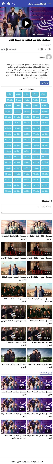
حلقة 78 (27, 179)
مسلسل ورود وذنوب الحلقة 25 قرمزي (14, 366)
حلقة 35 (8, 128)
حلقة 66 (45, 168)
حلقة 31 (45, 128)
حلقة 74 (17, 173)
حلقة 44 (17, 139)
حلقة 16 (45, 111)
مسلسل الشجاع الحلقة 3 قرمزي (13, 258)
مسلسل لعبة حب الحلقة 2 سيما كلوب (39, 437)
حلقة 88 (27, 191)
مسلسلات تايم (37, 3)
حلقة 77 (36, 179)
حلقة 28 (27, 122)
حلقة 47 (36, 145)
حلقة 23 (27, 117)
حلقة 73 (26, 173)
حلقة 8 (27, 100)
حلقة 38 (27, 134)
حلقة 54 (17, 151)
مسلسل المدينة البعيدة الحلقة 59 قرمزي (14, 278)
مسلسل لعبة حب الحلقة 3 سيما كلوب (13, 415)
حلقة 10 (10, 100)
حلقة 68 (26, 168)
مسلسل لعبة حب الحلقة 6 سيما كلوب (39, 393)
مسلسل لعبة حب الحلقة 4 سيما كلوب (39, 415)
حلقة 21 (45, 117)
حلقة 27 (36, 122)
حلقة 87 (36, 191)
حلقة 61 (45, 162)
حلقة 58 (27, 156)
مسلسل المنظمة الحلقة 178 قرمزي (15, 300)
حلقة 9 (18, 100)
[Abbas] (49, 59)
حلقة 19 (17, 111)
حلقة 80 (8, 179)
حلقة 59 (17, 156)
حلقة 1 (43, 94)
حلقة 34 (17, 128)
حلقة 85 (8, 185)
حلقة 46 (45, 145)
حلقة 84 (17, 185)
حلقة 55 (8, 151)
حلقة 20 (8, 111)
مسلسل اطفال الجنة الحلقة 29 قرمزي (14, 237)
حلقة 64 (17, 162)
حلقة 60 (8, 156)
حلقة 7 (35, 100)
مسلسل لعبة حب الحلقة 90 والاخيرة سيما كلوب (15, 437)
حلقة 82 (36, 185)
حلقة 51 (45, 151)
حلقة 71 (45, 173)
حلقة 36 (45, 134)
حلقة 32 (36, 128)
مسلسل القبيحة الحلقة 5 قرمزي (13, 320)
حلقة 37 (36, 134)
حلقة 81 (45, 185)
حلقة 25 (8, 117)
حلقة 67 (36, 168)
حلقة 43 (27, 139)
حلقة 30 (8, 122)
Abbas (41, 57)
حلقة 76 (45, 179)
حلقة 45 (8, 139)
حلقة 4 (18, 94)
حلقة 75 (8, 173)
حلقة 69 (17, 168)
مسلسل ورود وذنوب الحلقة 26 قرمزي (40, 366)
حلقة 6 (43, 100)
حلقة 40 (8, 134)
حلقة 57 (36, 156)
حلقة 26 (45, 122)
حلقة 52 (36, 151)
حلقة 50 (8, 145)
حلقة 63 (27, 162)
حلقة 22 (36, 117)
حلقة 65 (8, 162)
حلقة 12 (36, 105)
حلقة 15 (8, 105)
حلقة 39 (17, 134)
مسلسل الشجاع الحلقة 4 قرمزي (39, 258)
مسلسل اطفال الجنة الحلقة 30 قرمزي (39, 237)
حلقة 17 (36, 111)
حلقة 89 (17, 191)
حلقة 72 (36, 173)
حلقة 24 (17, 117)
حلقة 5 (9, 94)
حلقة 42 (36, 139)
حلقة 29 (17, 122)
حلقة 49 (17, 145)
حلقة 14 (17, 105)
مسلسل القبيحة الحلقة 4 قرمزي (42, 344)
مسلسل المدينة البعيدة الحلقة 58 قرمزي (40, 300)
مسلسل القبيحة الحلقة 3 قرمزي (16, 344)
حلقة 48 (27, 145)
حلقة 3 (26, 94)
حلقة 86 (45, 191)
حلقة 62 (36, 162)
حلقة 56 (45, 156)
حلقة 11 (44, 105)
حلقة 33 (27, 128)
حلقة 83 (27, 185)
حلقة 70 (8, 168)
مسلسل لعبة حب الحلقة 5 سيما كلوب (13, 393)
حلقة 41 (45, 139)
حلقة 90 (8, 191)
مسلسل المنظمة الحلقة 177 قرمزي (41, 322)
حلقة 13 (26, 105)
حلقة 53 (27, 151)
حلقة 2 (35, 94)
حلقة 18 (27, 111)
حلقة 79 (17, 179)
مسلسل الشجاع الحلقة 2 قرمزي (39, 277)
